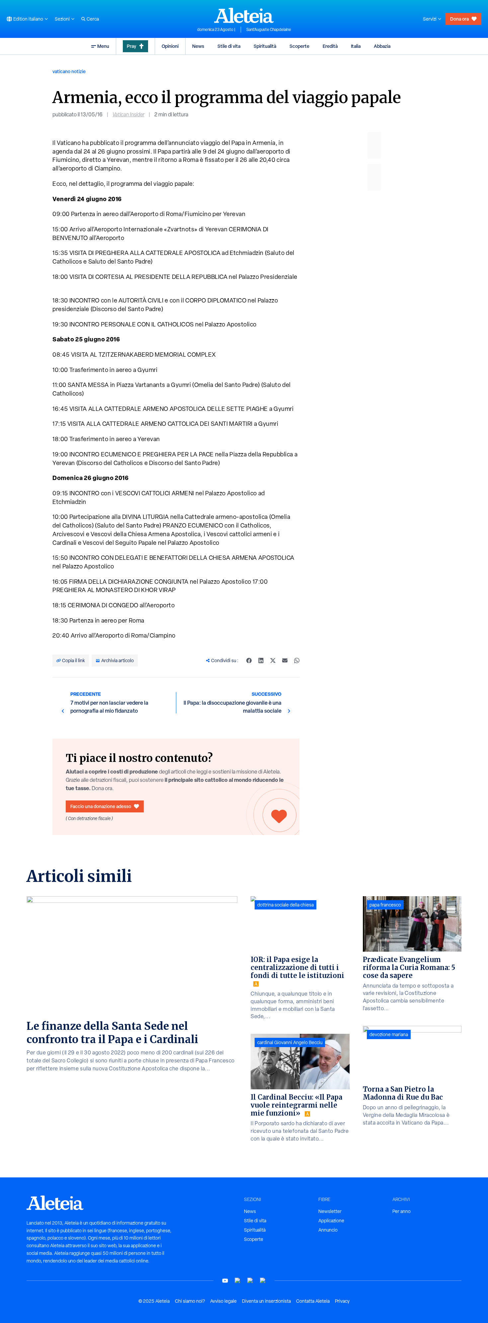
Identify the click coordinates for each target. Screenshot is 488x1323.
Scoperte (299, 46)
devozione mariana (388, 1034)
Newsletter (330, 1211)
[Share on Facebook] (249, 660)
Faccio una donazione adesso (100, 806)
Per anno (401, 1211)
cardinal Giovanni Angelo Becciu (289, 1042)
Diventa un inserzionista (266, 1301)
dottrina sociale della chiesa (285, 905)
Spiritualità (265, 46)
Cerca (93, 19)
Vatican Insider (128, 114)
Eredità (330, 46)
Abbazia (382, 46)
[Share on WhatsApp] (296, 660)
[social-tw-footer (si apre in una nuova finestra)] (250, 1280)
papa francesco (385, 905)
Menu (103, 46)
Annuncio (328, 1230)
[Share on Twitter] (273, 660)
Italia (356, 46)
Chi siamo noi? (190, 1301)
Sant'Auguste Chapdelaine (268, 29)
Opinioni (170, 46)
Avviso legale (223, 1301)
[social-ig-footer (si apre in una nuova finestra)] (263, 1280)
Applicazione (331, 1221)
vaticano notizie (69, 71)
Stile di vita (228, 46)
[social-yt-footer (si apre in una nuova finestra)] (225, 1280)
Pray (131, 46)
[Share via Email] (284, 660)
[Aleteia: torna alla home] (244, 15)
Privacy (342, 1301)
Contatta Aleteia (313, 1301)
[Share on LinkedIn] (261, 660)
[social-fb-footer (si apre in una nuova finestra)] (238, 1280)
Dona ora (459, 19)
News (198, 46)
